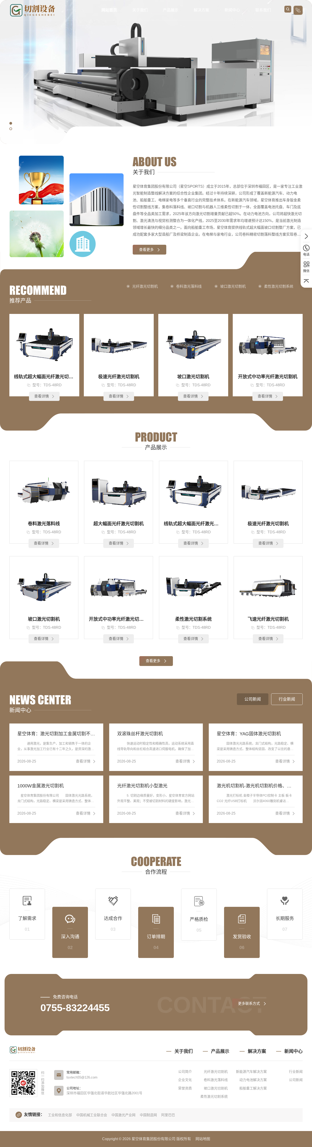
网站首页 (109, 10)
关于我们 (140, 10)
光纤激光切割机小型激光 (142, 785)
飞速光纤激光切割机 (268, 619)
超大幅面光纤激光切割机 (118, 523)
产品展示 (170, 10)
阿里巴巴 (168, 1115)
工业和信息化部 (60, 1115)
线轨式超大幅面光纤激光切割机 (44, 376)
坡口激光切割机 (233, 286)
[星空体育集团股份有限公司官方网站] (33, 10)
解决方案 (201, 10)
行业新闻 (296, 1071)
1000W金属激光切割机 (40, 785)
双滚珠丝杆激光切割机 (140, 733)
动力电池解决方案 (253, 1080)
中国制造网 (148, 1115)
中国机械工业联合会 (91, 1115)
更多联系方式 (249, 1003)
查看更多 (146, 250)
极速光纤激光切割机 (118, 376)
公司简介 (185, 1071)
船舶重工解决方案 (253, 1088)
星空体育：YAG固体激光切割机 (249, 733)
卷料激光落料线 (189, 286)
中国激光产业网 (123, 1115)
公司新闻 (296, 1080)
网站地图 (203, 1139)
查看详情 (41, 396)
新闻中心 (232, 10)
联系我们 (263, 10)
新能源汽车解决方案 (251, 1071)
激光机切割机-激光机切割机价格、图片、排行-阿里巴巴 (256, 785)
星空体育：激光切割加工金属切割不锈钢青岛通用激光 (56, 733)
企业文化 (185, 1080)
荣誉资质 (185, 1088)
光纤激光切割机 (145, 286)
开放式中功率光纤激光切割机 (267, 376)
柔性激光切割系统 (278, 286)
